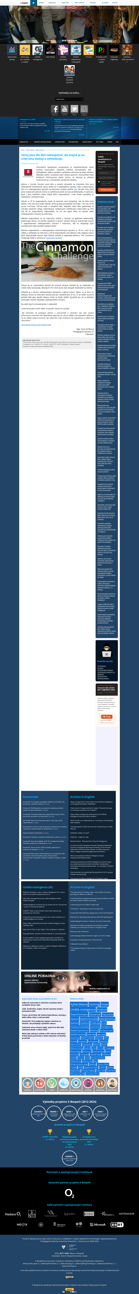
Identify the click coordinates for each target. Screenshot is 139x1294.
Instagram (82, 1041)
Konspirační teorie (92, 1074)
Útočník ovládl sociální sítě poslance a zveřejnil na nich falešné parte (105, 440)
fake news (101, 1034)
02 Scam (100, 668)
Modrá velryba (75, 1051)
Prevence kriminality (79, 1027)
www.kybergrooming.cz (86, 1263)
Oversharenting (98, 1051)
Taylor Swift (101, 1071)
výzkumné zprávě (53, 238)
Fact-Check (74, 1054)
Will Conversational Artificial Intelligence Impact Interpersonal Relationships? (87, 857)
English (87, 1048)
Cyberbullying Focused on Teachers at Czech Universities (90, 921)
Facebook (84, 1023)
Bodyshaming (75, 1071)
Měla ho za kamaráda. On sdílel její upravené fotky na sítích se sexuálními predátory (106, 497)
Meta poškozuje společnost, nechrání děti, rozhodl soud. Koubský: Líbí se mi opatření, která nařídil (106, 409)
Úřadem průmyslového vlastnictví (88, 1261)
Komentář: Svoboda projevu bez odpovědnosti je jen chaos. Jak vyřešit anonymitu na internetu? (44, 815)
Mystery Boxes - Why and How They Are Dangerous (88, 841)
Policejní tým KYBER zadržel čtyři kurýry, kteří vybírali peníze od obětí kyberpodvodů (106, 286)
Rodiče (108, 1051)
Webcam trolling (76, 1048)
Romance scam (106, 1030)
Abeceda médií (95, 1054)
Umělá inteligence (83, 1009)
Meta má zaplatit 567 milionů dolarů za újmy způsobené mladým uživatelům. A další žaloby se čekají (106, 573)
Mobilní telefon (87, 1038)
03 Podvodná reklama (105, 670)
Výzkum (74, 1018)
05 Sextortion (102, 676)
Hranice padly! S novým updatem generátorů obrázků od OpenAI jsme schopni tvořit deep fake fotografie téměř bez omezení (44, 940)
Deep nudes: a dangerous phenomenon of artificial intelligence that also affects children (88, 815)
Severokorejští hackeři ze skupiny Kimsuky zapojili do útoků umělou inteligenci (106, 597)
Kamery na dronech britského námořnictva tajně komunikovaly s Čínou (105, 562)
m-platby (73, 1067)
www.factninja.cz (69, 1266)
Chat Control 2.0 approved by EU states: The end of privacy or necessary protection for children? (91, 809)
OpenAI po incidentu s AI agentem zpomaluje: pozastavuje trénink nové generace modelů (106, 220)
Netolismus (87, 1051)
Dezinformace (79, 1014)
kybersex (99, 1038)
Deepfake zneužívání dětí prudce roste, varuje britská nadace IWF (106, 507)
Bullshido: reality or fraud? (79, 833)
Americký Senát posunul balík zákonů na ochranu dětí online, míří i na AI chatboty (106, 516)
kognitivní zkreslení (91, 1067)
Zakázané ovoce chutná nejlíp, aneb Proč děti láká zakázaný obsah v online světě (43, 1028)
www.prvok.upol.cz (31, 1263)
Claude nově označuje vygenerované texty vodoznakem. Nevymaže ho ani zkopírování (106, 487)
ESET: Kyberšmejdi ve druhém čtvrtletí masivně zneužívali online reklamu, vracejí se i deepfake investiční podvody (106, 242)
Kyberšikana (78, 1004)
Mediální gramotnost (79, 1030)
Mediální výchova (77, 1034)
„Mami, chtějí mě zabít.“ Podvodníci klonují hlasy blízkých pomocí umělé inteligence (105, 607)
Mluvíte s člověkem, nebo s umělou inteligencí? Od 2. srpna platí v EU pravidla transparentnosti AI (44, 893)
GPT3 (106, 1038)
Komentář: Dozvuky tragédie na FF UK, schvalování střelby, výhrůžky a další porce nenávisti (43, 842)
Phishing (94, 1030)
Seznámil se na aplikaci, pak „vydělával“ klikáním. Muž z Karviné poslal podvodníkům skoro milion (106, 308)
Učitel (94, 1048)
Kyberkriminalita (88, 1018)
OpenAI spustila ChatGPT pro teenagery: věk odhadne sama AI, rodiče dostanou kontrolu (106, 210)
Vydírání (74, 1022)
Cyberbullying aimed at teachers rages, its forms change (90, 936)
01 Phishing (101, 666)
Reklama (92, 1064)
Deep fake (91, 1034)
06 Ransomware (103, 678)
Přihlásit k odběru (107, 190)
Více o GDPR (110, 185)
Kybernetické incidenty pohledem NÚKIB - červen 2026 (106, 374)
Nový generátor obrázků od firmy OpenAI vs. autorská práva (44, 934)
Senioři (104, 1045)
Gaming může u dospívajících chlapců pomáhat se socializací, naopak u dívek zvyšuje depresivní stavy (105, 397)
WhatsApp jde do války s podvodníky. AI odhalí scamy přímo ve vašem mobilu (106, 328)
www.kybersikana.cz (49, 1263)
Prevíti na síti (75, 1045)
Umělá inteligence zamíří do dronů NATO (106, 471)
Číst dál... (47, 131)
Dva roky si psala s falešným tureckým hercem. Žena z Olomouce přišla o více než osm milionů (106, 550)
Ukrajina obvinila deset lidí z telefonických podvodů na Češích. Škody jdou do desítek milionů (106, 630)
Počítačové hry (75, 1061)
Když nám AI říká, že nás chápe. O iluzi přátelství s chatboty (43, 929)
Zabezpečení (87, 1045)
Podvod (102, 1009)
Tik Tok (100, 1048)
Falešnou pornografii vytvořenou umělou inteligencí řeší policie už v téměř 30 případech (106, 539)
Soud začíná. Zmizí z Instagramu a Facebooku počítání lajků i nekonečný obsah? (106, 357)
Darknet (110, 1067)
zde (75, 189)
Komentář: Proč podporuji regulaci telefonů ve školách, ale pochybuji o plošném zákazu (41, 1022)
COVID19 (103, 1067)
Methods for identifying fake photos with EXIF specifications (91, 917)
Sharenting (75, 1038)
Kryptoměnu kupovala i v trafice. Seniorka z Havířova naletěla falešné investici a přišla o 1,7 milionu (106, 585)
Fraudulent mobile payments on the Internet (86, 940)
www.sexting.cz (67, 1263)
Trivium (81, 1058)
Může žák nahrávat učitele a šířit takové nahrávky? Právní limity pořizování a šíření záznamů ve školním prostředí (44, 1035)
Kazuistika (107, 1014)
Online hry (104, 1041)
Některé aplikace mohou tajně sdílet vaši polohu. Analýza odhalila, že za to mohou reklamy (106, 338)
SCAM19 (73, 1058)
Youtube (73, 1041)
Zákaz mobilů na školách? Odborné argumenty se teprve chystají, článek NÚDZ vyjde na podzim (106, 421)
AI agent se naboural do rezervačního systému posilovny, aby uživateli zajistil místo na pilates (106, 431)
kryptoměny (111, 1071)
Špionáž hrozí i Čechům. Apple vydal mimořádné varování (105, 318)
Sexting (94, 1004)
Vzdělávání (106, 1054)
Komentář (95, 1014)
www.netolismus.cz (106, 1263)
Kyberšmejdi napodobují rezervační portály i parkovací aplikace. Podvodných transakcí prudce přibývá (106, 618)
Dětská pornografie (77, 1074)
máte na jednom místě (62, 129)
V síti (104, 1023)
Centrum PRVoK (103, 1064)
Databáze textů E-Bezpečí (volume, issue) (69, 1256)
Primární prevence (98, 1058)
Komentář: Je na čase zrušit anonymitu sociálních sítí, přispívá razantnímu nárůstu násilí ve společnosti (44, 828)
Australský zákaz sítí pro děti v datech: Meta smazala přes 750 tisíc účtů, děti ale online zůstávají (106, 461)
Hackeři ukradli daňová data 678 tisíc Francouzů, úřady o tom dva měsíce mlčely (106, 253)
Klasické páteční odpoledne (32, 833)
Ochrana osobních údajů (79, 1064)
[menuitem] (23, 3)
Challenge (95, 1023)
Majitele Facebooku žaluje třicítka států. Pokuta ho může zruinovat (106, 347)
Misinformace (87, 1061)
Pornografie (84, 1054)
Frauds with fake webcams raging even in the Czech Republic (91, 913)
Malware (96, 1045)
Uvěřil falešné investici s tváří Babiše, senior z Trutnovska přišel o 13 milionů (105, 276)
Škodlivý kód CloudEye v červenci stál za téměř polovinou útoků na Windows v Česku (105, 230)
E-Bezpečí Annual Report (79, 944)
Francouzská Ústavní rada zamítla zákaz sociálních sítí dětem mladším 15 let (106, 478)
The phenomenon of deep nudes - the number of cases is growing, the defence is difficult (90, 893)
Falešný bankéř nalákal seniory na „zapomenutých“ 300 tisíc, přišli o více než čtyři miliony (106, 264)
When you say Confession (79, 932)
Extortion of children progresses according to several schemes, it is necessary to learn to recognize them (89, 926)
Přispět (108, 717)
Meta (95, 1061)
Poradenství (106, 1027)
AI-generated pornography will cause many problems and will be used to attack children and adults (92, 899)
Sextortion (95, 1027)
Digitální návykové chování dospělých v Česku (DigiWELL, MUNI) (106, 366)
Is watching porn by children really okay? (84, 905)
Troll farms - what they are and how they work (86, 909)
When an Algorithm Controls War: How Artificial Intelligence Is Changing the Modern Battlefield (91, 803)
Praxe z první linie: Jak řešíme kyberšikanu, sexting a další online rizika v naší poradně (44, 1016)
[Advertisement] (107, 757)
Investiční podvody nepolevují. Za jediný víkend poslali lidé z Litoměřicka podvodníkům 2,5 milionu (106, 527)
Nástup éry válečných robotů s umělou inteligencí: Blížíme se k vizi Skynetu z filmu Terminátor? (44, 947)
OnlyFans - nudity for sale (79, 837)
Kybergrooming (107, 1018)
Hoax (104, 1004)
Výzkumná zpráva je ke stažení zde (36, 325)
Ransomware (93, 1041)
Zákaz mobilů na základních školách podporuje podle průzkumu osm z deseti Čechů (105, 384)
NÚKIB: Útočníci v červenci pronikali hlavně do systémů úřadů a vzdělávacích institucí (106, 450)
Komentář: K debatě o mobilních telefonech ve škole (41, 837)
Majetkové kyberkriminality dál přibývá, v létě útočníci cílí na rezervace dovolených (106, 297)
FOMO (80, 1067)
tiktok (87, 1058)
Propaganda (109, 1048)
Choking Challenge (88, 1071)
